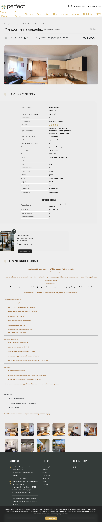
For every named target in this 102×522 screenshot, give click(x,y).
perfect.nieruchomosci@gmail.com (25, 481)
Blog (44, 481)
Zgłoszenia (47, 475)
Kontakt (76, 14)
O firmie (18, 14)
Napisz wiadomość (25, 251)
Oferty (28, 14)
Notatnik (87, 14)
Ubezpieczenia (60, 14)
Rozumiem (51, 518)
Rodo (44, 487)
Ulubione (46, 478)
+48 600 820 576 (25, 244)
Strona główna (3, 14)
